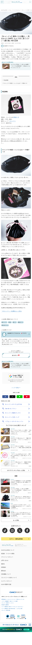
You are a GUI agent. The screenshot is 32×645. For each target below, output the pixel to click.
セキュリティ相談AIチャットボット (7, 602)
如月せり (29, 442)
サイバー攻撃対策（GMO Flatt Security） (8, 608)
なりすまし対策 (19, 608)
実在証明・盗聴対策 (5, 604)
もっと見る (16, 520)
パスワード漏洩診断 (5, 601)
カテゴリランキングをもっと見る (16, 470)
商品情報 (6, 80)
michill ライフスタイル (8, 45)
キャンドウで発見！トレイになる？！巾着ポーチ (15, 83)
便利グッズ (21, 322)
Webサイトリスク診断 (13, 601)
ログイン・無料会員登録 (16, 539)
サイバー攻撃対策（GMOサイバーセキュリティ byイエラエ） (12, 606)
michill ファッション (27, 484)
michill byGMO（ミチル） (6, 10)
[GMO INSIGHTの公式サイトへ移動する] (16, 591)
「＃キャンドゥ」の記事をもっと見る (11, 311)
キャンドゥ (13, 121)
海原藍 (30, 434)
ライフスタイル (16, 10)
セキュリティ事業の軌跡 (5, 610)
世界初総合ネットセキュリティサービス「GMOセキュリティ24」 (13, 599)
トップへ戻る (15, 387)
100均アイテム (5, 325)
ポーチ (17, 117)
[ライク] (30, 1)
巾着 (14, 117)
